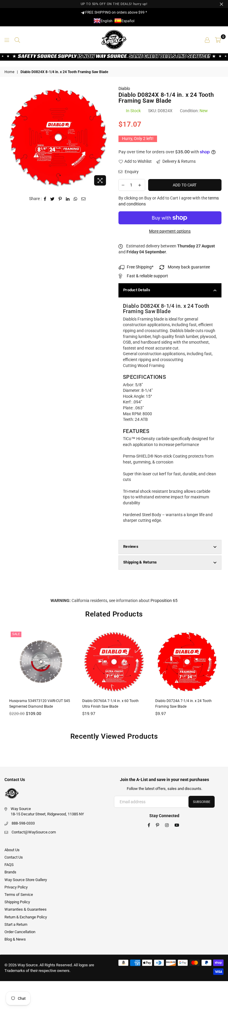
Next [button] (218, 677)
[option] (58, 137)
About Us (12, 850)
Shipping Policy (17, 902)
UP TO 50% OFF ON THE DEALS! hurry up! (114, 4)
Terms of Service (18, 894)
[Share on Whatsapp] (75, 199)
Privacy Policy (16, 887)
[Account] (207, 39)
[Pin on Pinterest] (60, 199)
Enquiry (131, 171)
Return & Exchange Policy (25, 917)
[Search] (17, 39)
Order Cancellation (19, 932)
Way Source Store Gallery (25, 880)
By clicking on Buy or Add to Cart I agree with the (168, 201)
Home (9, 72)
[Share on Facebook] (45, 199)
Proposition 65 (164, 600)
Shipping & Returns (140, 562)
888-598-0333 (23, 823)
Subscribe (201, 802)
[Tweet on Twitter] (52, 199)
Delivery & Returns (179, 161)
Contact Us (13, 857)
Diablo (124, 88)
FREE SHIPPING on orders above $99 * (115, 12)
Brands (10, 872)
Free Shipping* (140, 267)
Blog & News (15, 939)
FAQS (9, 864)
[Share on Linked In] (68, 199)
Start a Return (15, 924)
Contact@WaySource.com (34, 832)
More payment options (170, 231)
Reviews (130, 546)
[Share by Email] (83, 199)
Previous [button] (9, 677)
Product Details (136, 290)
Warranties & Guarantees (25, 909)
